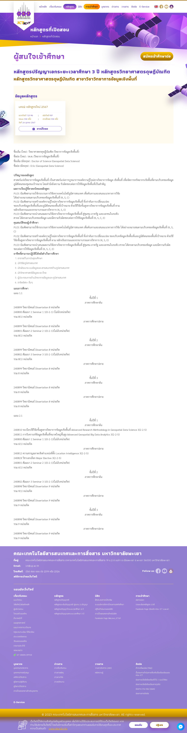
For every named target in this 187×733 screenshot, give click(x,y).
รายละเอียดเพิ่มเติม (58, 728)
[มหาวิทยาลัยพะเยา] (171, 6)
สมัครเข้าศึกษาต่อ (157, 56)
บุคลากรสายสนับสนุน (21, 672)
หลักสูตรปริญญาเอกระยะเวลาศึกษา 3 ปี (69, 613)
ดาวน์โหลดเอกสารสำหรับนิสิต (106, 613)
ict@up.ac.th (32, 566)
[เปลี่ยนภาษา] (156, 6)
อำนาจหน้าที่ (18, 618)
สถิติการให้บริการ (20, 677)
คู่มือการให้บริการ (20, 686)
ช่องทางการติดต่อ (142, 693)
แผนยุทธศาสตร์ (19, 622)
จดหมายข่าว (18, 650)
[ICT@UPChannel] (166, 6)
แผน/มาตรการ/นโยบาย (22, 627)
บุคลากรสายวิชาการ (21, 668)
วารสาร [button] (125, 7)
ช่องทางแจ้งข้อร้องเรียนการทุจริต (148, 684)
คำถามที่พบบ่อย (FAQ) (144, 668)
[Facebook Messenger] (180, 726)
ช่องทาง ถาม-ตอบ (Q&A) (145, 688)
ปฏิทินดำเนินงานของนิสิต (104, 609)
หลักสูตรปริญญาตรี (61, 599)
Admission (140, 599)
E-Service (144, 7)
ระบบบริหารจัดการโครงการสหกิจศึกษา (109, 604)
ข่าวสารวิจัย (58, 677)
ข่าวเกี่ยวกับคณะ (60, 668)
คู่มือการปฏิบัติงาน (20, 681)
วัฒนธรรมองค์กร (20, 641)
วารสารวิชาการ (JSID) (103, 668)
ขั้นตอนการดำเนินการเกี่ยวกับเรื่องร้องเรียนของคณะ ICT (153, 674)
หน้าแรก (34, 36)
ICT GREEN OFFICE (24, 654)
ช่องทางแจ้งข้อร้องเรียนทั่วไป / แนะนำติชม (151, 679)
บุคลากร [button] (105, 7)
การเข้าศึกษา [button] (92, 7)
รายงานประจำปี (19, 645)
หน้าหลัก (43, 7)
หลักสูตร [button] (70, 7)
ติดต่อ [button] (134, 7)
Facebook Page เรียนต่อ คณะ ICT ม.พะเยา (152, 609)
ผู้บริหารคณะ (18, 609)
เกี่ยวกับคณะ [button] (55, 7)
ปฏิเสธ (159, 725)
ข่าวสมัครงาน (59, 681)
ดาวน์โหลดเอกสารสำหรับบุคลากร (26, 691)
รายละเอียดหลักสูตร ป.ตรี (145, 604)
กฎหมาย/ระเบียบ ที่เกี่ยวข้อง (24, 632)
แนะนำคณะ (18, 599)
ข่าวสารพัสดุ (59, 672)
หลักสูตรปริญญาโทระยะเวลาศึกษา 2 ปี (69, 609)
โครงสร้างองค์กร (20, 613)
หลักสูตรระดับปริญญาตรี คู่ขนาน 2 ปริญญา (71, 604)
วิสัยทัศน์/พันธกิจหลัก (21, 604)
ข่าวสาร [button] (115, 7)
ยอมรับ (138, 725)
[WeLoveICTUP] (161, 6)
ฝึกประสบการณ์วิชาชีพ (103, 599)
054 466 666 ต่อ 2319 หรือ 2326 (43, 571)
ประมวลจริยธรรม (20, 636)
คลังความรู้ (99, 672)
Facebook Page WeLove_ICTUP (108, 618)
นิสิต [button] (80, 7)
